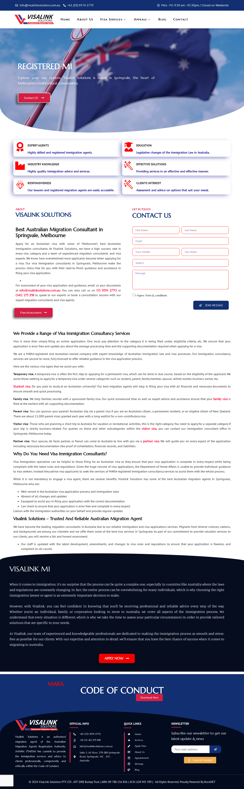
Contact (180, 19)
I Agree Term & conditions (151, 295)
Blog (162, 19)
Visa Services (111, 19)
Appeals (140, 19)
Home (65, 19)
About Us (85, 19)
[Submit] (215, 749)
